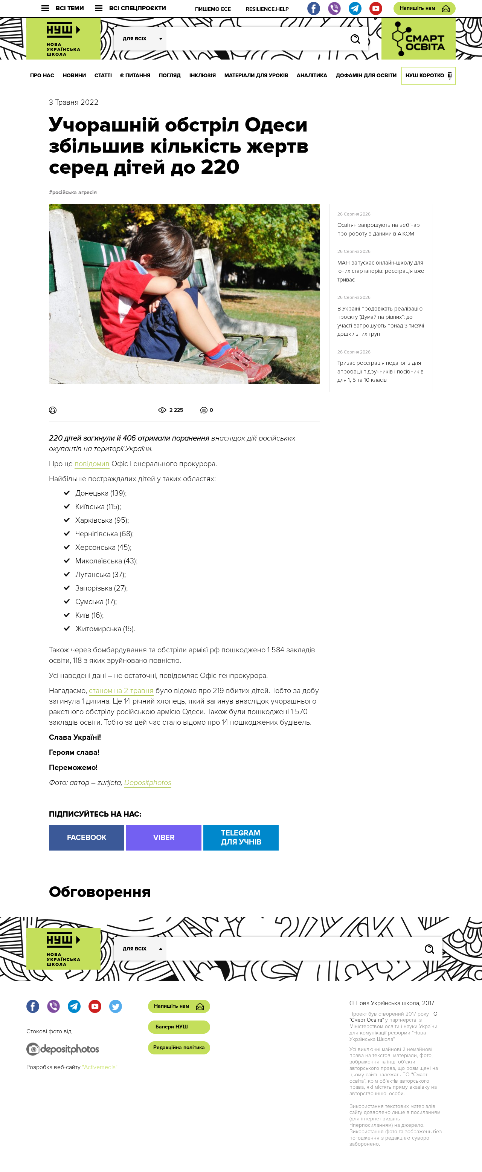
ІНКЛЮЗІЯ (202, 75)
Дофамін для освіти (366, 75)
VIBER (164, 837)
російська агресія (74, 193)
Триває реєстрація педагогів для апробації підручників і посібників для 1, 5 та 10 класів (380, 371)
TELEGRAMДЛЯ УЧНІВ (241, 838)
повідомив (92, 463)
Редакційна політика (179, 1047)
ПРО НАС (42, 75)
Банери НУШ (172, 1027)
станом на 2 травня (121, 690)
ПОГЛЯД (170, 75)
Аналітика (312, 75)
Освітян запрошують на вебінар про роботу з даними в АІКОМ (378, 229)
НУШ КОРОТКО (425, 75)
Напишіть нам (417, 8)
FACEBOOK (87, 837)
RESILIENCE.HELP (267, 9)
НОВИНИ (74, 75)
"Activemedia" (99, 1067)
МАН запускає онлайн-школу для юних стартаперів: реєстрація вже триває (380, 271)
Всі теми (70, 8)
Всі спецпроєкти (137, 8)
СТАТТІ (103, 75)
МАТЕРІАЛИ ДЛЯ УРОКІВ (256, 75)
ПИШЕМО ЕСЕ (213, 9)
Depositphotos (147, 782)
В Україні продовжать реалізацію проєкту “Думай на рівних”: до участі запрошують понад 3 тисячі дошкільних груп (380, 321)
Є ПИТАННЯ (135, 75)
